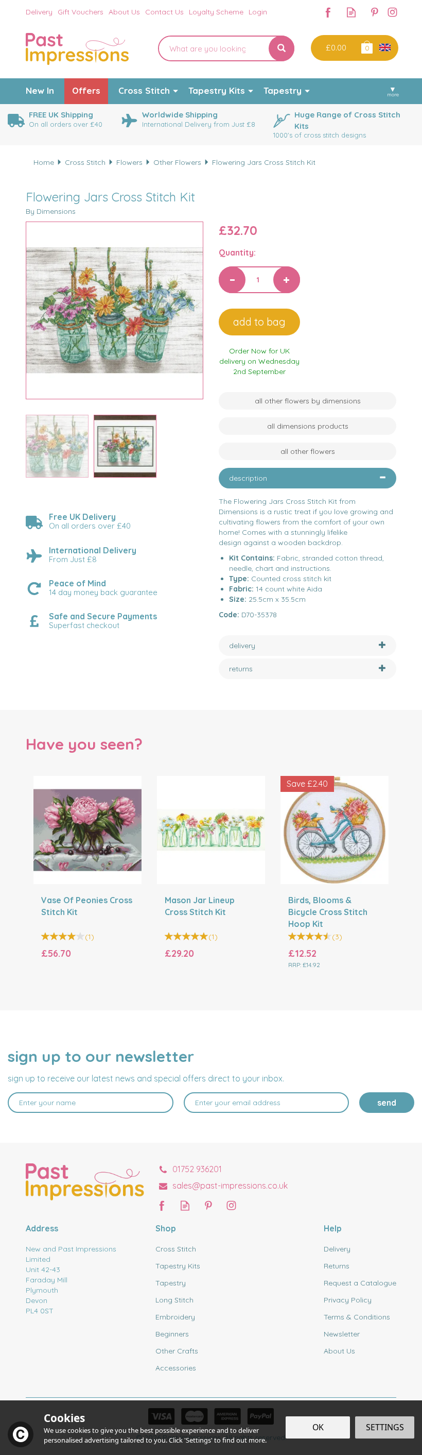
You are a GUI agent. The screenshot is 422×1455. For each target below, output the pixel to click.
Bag (366, 46)
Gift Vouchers (80, 11)
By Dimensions (51, 211)
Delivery (337, 1249)
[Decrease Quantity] (232, 279)
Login (258, 11)
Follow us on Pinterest (374, 12)
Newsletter (342, 1334)
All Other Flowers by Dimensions (308, 400)
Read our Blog (351, 12)
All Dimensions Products (307, 426)
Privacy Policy (348, 1300)
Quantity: (237, 252)
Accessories (175, 1368)
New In (40, 90)
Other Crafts (176, 1351)
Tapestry (170, 1283)
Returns (336, 1266)
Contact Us (164, 11)
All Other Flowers (307, 451)
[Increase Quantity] (286, 279)
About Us (339, 1351)
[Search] (281, 48)
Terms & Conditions (357, 1317)
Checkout (335, 48)
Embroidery (175, 1317)
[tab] (307, 478)
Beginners (172, 1334)
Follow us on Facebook (328, 12)
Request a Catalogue (360, 1283)
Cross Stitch (175, 1249)
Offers (86, 90)
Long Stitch (174, 1300)
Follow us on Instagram (392, 12)
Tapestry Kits (177, 1266)
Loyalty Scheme (216, 11)
